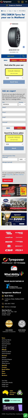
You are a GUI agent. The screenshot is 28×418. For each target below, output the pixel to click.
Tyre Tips (4, 347)
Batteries (4, 357)
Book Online (6, 369)
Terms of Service (20, 174)
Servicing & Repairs (7, 359)
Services (4, 355)
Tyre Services (5, 361)
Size (3, 102)
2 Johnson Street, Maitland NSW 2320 (14, 300)
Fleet (3, 371)
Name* (4, 107)
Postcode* (5, 122)
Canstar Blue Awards (7, 382)
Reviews (4, 375)
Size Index (4, 380)
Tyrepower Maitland (15, 5)
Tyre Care (4, 346)
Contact (4, 367)
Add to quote (10, 56)
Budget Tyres (5, 384)
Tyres (3, 338)
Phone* (4, 112)
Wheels (4, 349)
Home (4, 11)
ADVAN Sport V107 (14, 50)
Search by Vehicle (6, 340)
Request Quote (7, 180)
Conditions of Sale (20, 414)
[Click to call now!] (18, 2)
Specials (4, 365)
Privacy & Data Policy (10, 414)
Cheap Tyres (5, 386)
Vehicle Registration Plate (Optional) (8, 156)
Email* (4, 117)
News (3, 373)
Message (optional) (7, 162)
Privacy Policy (9, 174)
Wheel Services (6, 363)
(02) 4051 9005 (10, 304)
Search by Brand (6, 344)
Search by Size (6, 342)
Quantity (21, 102)
